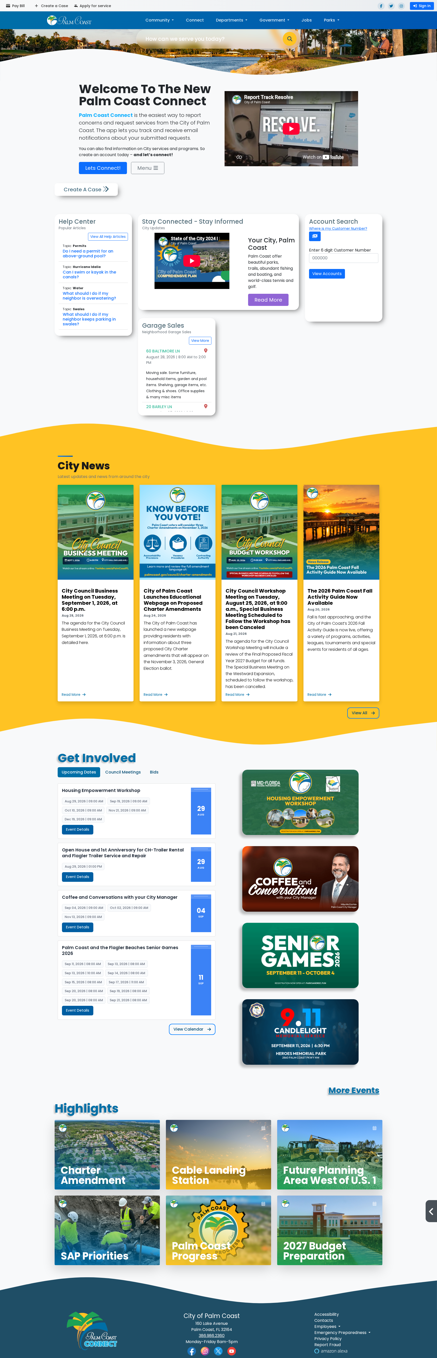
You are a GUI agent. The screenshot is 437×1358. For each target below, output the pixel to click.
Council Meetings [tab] (123, 772)
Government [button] (272, 20)
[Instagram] (401, 6)
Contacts (323, 1320)
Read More (268, 299)
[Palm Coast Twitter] (218, 1351)
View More (200, 340)
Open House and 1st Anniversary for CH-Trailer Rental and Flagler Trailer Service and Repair (123, 853)
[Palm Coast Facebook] (192, 1351)
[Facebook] (381, 6)
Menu (144, 168)
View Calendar (188, 1029)
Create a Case (54, 5)
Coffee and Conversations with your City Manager (120, 897)
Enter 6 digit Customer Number (340, 250)
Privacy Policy (328, 1339)
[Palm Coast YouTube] (232, 1351)
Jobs (306, 20)
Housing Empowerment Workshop (101, 790)
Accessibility (326, 1314)
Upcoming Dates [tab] (79, 772)
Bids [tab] (154, 772)
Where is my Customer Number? (338, 228)
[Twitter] (391, 6)
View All (359, 713)
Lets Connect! (103, 168)
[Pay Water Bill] (315, 236)
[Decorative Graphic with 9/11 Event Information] (300, 1035)
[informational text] (300, 805)
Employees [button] (325, 1326)
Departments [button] (230, 20)
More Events (354, 1090)
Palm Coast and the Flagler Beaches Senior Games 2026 (120, 950)
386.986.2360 (212, 1336)
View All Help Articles (108, 236)
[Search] (290, 39)
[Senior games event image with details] (300, 958)
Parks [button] (330, 20)
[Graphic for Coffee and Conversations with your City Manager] (300, 882)
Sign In (425, 5)
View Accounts (327, 274)
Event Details (77, 829)
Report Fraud (327, 1345)
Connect (195, 20)
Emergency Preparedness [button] (340, 1332)
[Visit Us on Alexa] (330, 1351)
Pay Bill (18, 5)
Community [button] (158, 20)
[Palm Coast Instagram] (205, 1351)
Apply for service (95, 5)
